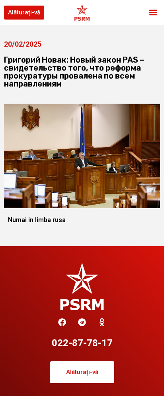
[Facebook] (62, 322)
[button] (153, 12)
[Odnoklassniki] (102, 322)
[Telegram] (82, 322)
